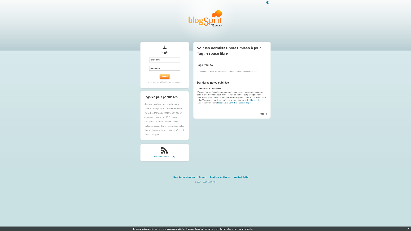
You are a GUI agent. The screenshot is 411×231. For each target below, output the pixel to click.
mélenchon (169, 112)
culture (168, 108)
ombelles (232, 71)
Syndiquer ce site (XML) (164, 156)
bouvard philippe (151, 134)
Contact (202, 176)
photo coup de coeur (154, 104)
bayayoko (157, 130)
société (166, 117)
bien (163, 130)
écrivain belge (163, 121)
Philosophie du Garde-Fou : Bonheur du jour (234, 103)
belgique (175, 104)
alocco (168, 125)
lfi (181, 108)
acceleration (159, 125)
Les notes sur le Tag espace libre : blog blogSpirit (205, 18)
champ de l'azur (210, 71)
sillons (249, 71)
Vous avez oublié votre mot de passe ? (164, 82)
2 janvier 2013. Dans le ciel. (209, 88)
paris (168, 104)
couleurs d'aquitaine (154, 108)
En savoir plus (247, 228)
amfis (173, 125)
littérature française (154, 112)
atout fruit (148, 130)
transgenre (149, 121)
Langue (268, 3)
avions (200, 71)
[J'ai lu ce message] (408, 228)
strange (174, 117)
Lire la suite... (256, 100)
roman (159, 117)
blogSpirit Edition (241, 176)
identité (176, 108)
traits (254, 71)
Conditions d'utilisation (220, 176)
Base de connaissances (184, 176)
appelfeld (180, 125)
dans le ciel (222, 71)
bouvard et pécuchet (175, 130)
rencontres (241, 71)
